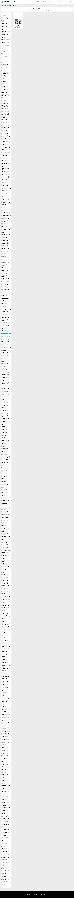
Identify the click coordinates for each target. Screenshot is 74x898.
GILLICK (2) (4, 314)
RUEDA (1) (4, 723)
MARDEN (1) (4, 509)
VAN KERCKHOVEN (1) (6, 825)
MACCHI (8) (4, 492)
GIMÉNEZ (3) (4, 316)
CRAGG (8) (4, 193)
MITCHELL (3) (4, 544)
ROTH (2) (4, 720)
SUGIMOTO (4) (5, 780)
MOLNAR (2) (4, 545)
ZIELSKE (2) (6, 882)
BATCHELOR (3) (5, 89)
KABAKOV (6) (4, 399)
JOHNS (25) (4, 391)
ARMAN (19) (5, 54)
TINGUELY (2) (4, 796)
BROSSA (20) (4, 128)
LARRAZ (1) (4, 454)
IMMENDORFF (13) (5, 374)
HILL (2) (3, 356)
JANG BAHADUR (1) (5, 384)
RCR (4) (2, 695)
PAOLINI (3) (4, 627)
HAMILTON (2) (5, 341)
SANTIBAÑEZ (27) (5, 731)
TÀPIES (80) (4, 789)
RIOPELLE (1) (5, 704)
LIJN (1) (3, 479)
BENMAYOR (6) (5, 95)
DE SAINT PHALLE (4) (6, 215)
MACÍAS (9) (4, 493)
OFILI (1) (3, 610)
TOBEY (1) (4, 799)
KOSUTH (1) (4, 434)
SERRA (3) (4, 747)
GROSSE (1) (5, 333)
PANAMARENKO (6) (5, 624)
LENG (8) (4, 470)
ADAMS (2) (4, 20)
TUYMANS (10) (4, 813)
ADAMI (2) (4, 18)
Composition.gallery (5, 5)
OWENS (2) (4, 621)
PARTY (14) (4, 635)
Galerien (20, 1)
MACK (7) (4, 495)
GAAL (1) (4, 303)
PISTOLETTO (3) (4, 657)
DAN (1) (4, 209)
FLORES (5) (5, 278)
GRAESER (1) (5, 328)
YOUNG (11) (4, 875)
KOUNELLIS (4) (5, 435)
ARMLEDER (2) (4, 56)
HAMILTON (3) (5, 339)
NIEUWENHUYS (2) (5, 600)
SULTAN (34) (4, 783)
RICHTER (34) (5, 698)
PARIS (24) (4, 630)
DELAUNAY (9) (5, 218)
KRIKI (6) (3, 437)
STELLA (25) (4, 774)
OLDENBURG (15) (5, 612)
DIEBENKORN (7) (5, 229)
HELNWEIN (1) (5, 350)
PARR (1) (4, 634)
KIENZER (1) (5, 418)
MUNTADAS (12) (5, 574)
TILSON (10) (4, 793)
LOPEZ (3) (4, 489)
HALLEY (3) (4, 338)
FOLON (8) (5, 279)
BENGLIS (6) (4, 94)
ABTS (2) (4, 17)
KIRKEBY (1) (4, 419)
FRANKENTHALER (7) (5, 291)
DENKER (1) (4, 224)
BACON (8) (4, 62)
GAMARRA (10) (5, 304)
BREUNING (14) (5, 127)
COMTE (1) (4, 187)
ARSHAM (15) (5, 57)
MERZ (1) (4, 531)
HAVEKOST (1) (5, 345)
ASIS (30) (4, 61)
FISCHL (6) (4, 273)
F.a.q (46, 894)
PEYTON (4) (5, 648)
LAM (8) (4, 451)
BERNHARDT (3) (6, 97)
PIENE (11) (4, 651)
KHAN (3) (3, 416)
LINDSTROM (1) (5, 482)
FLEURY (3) (4, 276)
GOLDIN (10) (4, 319)
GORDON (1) (5, 322)
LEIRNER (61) (5, 468)
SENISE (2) (4, 745)
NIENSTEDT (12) (5, 597)
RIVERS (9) (4, 706)
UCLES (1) (4, 816)
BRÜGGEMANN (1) (5, 130)
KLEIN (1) (4, 423)
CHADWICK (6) (5, 160)
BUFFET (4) (4, 135)
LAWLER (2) (4, 457)
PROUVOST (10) (5, 675)
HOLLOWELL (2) (5, 364)
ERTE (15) (6, 260)
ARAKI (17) (5, 50)
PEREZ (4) (4, 643)
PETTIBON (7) (5, 646)
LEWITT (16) (4, 473)
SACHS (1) (4, 728)
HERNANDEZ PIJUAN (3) (5, 353)
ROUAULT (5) (5, 722)
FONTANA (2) (4, 283)
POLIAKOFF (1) (5, 662)
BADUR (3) (4, 64)
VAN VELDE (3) (5, 827)
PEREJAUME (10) (4, 640)
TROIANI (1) (4, 808)
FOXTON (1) (4, 286)
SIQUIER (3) (4, 758)
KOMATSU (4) (5, 427)
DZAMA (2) (4, 251)
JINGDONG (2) (5, 388)
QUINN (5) (4, 678)
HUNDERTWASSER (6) (5, 368)
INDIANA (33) (5, 377)
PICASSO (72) (4, 649)
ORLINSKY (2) (5, 618)
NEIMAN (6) (4, 588)
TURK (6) (4, 812)
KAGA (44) (4, 402)
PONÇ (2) (4, 667)
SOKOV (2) (4, 764)
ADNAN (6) (4, 21)
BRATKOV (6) (5, 125)
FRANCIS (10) (4, 287)
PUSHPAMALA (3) (5, 676)
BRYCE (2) (4, 133)
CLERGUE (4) (4, 180)
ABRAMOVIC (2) (5, 15)
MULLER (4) (5, 566)
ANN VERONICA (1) (6, 40)
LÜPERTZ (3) (5, 490)
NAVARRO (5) (4, 583)
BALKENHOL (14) (5, 72)
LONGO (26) (4, 487)
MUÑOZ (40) (4, 572)
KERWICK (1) (4, 415)
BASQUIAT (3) (6, 87)
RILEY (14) (4, 703)
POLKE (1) (4, 664)
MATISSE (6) (4, 520)
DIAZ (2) (4, 227)
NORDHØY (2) (5, 605)
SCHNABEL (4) (5, 737)
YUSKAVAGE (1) (5, 879)
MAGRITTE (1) (5, 500)
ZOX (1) (3, 884)
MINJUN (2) (4, 539)
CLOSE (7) (4, 182)
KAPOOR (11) (5, 404)
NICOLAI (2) (5, 594)
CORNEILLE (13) (6, 188)
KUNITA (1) (4, 441)
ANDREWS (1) (5, 37)
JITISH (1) (4, 389)
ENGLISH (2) (4, 254)
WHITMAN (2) (5, 854)
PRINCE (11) (4, 673)
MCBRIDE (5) (4, 526)
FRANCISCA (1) (5, 289)
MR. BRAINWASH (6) (5, 564)
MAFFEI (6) (4, 497)
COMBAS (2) (4, 185)
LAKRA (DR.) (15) (4, 449)
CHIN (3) (4, 169)
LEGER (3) (4, 464)
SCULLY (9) (4, 744)
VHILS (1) (3, 840)
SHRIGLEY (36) (5, 753)
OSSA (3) (4, 619)
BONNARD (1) (5, 113)
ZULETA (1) (5, 886)
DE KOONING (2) (5, 213)
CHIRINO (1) (4, 172)
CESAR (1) (4, 158)
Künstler (15, 1)
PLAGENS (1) (4, 659)
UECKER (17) (5, 818)
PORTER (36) (4, 668)
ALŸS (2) (4, 32)
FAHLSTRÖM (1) (5, 265)
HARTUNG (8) (4, 344)
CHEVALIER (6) (5, 165)
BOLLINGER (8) (5, 111)
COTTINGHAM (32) (5, 191)
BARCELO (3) (5, 79)
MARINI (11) (4, 511)
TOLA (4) (3, 800)
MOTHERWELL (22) (6, 560)
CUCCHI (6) (4, 201)
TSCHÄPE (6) (5, 810)
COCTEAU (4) (4, 183)
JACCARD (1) (5, 382)
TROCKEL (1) (5, 807)
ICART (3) (4, 371)
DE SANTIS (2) (5, 216)
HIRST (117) (4, 358)
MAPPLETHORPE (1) (5, 506)
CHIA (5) (4, 166)
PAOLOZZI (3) (5, 629)
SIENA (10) (4, 755)
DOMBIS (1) (4, 240)
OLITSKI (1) (4, 613)
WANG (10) (5, 843)
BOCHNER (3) (4, 106)
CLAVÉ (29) (4, 179)
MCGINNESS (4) (5, 530)
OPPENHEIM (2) (5, 616)
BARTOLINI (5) (5, 84)
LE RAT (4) (4, 460)
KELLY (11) (4, 413)
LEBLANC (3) (4, 462)
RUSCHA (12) (5, 726)
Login (67, 1)
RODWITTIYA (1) (5, 714)
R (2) (2, 679)
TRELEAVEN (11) (5, 805)
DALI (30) (4, 207)
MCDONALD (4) (5, 528)
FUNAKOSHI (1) (5, 301)
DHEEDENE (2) (5, 226)
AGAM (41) (4, 23)
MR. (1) (2, 563)
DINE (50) (3, 231)
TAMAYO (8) (4, 788)
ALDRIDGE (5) (4, 29)
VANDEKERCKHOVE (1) (5, 830)
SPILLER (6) (4, 771)
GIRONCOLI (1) (5, 317)
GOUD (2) (4, 327)
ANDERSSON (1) (5, 36)
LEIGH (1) (4, 467)
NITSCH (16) (5, 602)
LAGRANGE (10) (5, 446)
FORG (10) (4, 284)
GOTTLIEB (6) (5, 325)
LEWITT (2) (4, 475)
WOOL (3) (5, 862)
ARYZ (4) (3, 59)
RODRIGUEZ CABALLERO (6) (5, 712)
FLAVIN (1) (4, 275)
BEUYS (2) (4, 98)
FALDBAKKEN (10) (5, 268)
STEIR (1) (3, 772)
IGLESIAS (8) (5, 372)
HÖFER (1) (4, 363)
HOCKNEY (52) (5, 360)
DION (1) (3, 232)
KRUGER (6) (4, 438)
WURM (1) (4, 865)
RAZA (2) (4, 693)
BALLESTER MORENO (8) (5, 74)
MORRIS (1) (4, 556)
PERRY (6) (4, 645)
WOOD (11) (4, 859)
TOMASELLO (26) (5, 804)
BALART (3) (4, 68)
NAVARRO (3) (5, 585)
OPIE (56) (4, 615)
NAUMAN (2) (4, 582)
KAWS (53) (3, 412)
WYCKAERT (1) (5, 867)
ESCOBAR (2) (5, 262)
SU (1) (3, 778)
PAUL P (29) (3, 637)
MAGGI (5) (4, 498)
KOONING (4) (5, 430)
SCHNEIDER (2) (5, 739)
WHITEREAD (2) (5, 852)
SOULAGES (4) (5, 769)
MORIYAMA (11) (5, 555)
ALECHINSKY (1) (5, 31)
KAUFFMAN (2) (5, 410)
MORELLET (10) (5, 552)
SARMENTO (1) (5, 733)
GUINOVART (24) (5, 336)
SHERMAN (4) (4, 752)
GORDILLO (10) (5, 320)
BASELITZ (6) (4, 86)
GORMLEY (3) (5, 323)
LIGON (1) (4, 478)
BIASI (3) (4, 100)
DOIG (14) (4, 237)
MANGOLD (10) (5, 501)
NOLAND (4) (5, 604)
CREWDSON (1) (5, 198)
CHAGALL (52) (5, 161)
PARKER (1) (4, 632)
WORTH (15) (4, 863)
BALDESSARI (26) (5, 70)
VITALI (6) (4, 841)
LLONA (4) (4, 484)
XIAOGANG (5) (5, 870)
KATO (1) (4, 407)
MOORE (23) (4, 549)
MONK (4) (4, 547)
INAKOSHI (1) (5, 375)
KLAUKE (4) (4, 421)
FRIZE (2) (4, 297)
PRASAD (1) (5, 671)
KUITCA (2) (5, 440)
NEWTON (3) (5, 591)
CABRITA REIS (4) (5, 139)
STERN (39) (4, 775)
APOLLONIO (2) (5, 45)
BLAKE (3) (4, 102)
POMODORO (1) (5, 665)
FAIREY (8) (4, 267)
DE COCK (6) (4, 210)
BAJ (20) (4, 67)
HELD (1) (3, 349)
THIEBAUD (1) (5, 791)
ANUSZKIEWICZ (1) (5, 43)
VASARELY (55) (5, 834)
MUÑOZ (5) (4, 571)
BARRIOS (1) (4, 81)
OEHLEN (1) (4, 608)
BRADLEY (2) (4, 122)
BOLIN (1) (3, 109)
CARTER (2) (4, 150)
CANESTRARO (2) (5, 147)
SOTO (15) (5, 767)
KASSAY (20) (4, 405)
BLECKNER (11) (5, 103)
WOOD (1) (4, 860)
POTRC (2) (4, 670)
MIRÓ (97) (4, 542)
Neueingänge (26, 1)
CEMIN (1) (4, 157)
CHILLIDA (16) (5, 168)
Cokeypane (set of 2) (18, 26)
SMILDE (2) (5, 761)
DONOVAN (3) (4, 242)
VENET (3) (4, 838)
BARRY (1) (4, 83)
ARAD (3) (3, 48)
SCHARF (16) (4, 736)
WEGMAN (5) (5, 848)
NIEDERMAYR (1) (5, 596)
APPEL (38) (4, 46)
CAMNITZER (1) (5, 146)
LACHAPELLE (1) (5, 445)
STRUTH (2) (5, 777)
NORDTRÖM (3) (5, 607)
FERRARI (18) (4, 270)
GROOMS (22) (4, 331)
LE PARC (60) (4, 459)
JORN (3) (4, 397)
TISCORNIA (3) (4, 797)
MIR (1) (4, 541)
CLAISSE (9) (5, 177)
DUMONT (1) (5, 248)
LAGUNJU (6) (4, 448)
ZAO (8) (4, 881)
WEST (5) (4, 851)
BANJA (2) (3, 76)
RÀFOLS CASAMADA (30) (5, 682)
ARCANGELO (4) (4, 51)
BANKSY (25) (3, 78)
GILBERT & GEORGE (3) (5, 312)
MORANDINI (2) (5, 550)
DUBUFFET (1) (4, 245)
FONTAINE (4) (5, 281)
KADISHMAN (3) (6, 400)
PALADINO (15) (5, 623)
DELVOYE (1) (4, 221)
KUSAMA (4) (4, 443)
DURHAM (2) (5, 249)
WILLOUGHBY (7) (5, 857)
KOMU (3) (4, 429)
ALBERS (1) (4, 26)
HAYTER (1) (6, 347)
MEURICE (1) (5, 534)
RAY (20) (3, 692)
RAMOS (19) (4, 686)
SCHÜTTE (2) (5, 742)
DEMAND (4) (5, 223)
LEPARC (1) (4, 471)
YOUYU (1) (3, 878)
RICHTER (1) (4, 700)
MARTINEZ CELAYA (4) (5, 518)
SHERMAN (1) (4, 750)
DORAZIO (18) (5, 243)
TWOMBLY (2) (4, 815)
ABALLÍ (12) (4, 13)
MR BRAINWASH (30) (5, 561)
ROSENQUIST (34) (6, 719)
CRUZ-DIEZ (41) (5, 199)
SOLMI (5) (4, 766)
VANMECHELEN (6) (5, 832)
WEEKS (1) (4, 846)
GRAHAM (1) (4, 330)
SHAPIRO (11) (4, 748)
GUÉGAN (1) (5, 334)
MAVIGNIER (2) (5, 523)
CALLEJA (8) (4, 144)
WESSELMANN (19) (5, 849)
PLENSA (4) (4, 660)
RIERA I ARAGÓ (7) (5, 701)
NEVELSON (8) (5, 590)
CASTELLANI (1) (5, 152)
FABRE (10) (4, 264)
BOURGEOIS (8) (5, 120)
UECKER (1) (5, 819)
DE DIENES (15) (5, 212)
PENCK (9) (4, 638)
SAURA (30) (4, 734)
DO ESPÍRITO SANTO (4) (5, 235)
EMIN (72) (4, 253)
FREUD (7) (4, 295)
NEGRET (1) (4, 586)
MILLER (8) (4, 538)
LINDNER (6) (4, 481)
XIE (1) (3, 871)
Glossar (44, 894)
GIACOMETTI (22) (6, 309)
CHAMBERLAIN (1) (5, 163)
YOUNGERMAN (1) (5, 876)
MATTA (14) (5, 522)
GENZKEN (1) (4, 306)
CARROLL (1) (5, 149)
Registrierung (61, 1)
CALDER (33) (5, 142)
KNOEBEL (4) (4, 426)
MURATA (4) (4, 577)
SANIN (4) (4, 730)
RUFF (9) (4, 725)
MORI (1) (4, 553)
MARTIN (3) (5, 514)
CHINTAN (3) (5, 171)
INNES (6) (4, 378)
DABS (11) (4, 204)
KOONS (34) (4, 432)
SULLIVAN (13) (5, 782)
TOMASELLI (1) (5, 802)
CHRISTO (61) (5, 176)
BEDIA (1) (4, 92)
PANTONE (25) (5, 626)
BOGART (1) (4, 108)
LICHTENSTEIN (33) (5, 476)
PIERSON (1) (4, 653)
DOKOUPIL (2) (5, 238)
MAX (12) (4, 525)
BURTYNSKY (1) (5, 136)
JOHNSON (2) (5, 394)
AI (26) (3, 25)
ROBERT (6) (5, 708)
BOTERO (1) (5, 117)
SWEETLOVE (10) (5, 785)
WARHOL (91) (4, 845)
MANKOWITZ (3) (5, 503)
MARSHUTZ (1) (5, 512)
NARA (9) (4, 580)
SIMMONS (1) (4, 756)
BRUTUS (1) (4, 131)
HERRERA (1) (5, 355)
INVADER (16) (4, 380)
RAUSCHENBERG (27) (5, 690)
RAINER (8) (4, 684)
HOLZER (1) (4, 366)
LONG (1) (4, 486)
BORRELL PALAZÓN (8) (5, 115)
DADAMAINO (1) (4, 205)
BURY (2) (3, 138)
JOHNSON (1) (5, 393)
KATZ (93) (4, 408)
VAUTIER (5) (5, 837)
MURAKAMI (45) (5, 575)
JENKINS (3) (4, 386)
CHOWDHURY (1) (5, 174)
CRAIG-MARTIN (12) (5, 195)
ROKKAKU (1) (5, 715)
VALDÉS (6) (4, 821)
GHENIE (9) (4, 308)
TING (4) (4, 794)
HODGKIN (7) (5, 361)
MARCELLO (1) (5, 508)
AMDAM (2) (4, 34)
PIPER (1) (4, 654)
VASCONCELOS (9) (5, 835)
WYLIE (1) (4, 868)
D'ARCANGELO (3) (5, 202)
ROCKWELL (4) (5, 709)
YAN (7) (3, 873)
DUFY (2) (4, 246)
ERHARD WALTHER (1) (6, 258)
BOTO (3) (4, 119)
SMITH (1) (3, 763)
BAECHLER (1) (5, 65)
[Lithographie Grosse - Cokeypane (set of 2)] (18, 19)
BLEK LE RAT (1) (4, 105)
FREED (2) (4, 294)
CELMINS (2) (4, 155)
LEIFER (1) (4, 465)
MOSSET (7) (4, 558)
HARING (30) (4, 342)
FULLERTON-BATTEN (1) (5, 299)
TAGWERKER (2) (5, 786)
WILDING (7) (4, 856)
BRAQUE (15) (5, 124)
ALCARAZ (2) (4, 28)
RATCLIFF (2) (4, 687)
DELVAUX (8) (4, 220)
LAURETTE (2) (5, 456)
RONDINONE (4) (5, 717)
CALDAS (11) (5, 141)
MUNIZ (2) (3, 569)
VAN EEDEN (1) (5, 823)
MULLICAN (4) (4, 567)
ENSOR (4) (4, 256)
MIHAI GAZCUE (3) (5, 536)
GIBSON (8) (4, 311)
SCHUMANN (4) (5, 741)
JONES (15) (4, 396)
